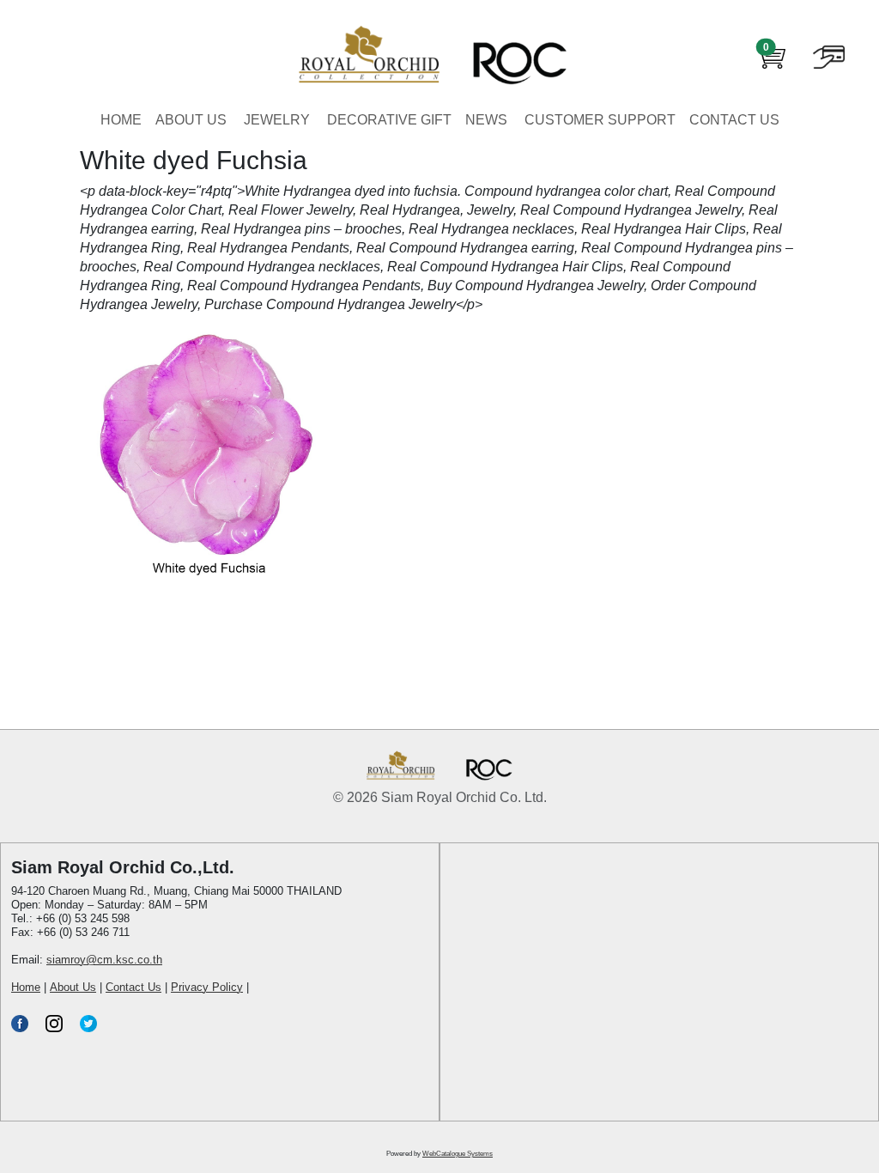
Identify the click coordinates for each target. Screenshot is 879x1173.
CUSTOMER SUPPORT (600, 119)
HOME (121, 119)
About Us (73, 987)
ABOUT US (191, 119)
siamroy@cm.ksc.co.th (104, 959)
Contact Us (133, 987)
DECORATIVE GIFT (389, 119)
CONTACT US (734, 119)
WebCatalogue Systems (457, 1154)
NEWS (486, 119)
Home (25, 987)
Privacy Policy (207, 987)
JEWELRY (277, 119)
